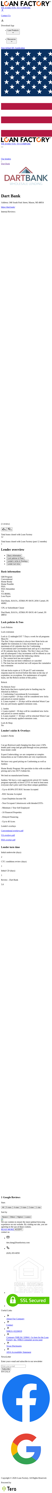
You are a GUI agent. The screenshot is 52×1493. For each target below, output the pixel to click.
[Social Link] (26, 1422)
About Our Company (15, 1319)
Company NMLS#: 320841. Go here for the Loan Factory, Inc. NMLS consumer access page (27, 1338)
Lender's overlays (8, 826)
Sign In (4, 48)
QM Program (6, 577)
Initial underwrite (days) (11, 852)
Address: (5, 202)
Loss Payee (6, 596)
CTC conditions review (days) (14, 861)
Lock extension (7, 632)
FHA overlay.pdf (8, 840)
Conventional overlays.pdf (12, 831)
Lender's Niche (7, 736)
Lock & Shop (7, 723)
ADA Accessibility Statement (18, 1352)
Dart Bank (5, 164)
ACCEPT (18, 1229)
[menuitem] (13, 32)
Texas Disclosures (14, 1346)
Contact (9, 1325)
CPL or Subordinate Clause (12, 608)
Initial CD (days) (8, 871)
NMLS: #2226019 (14, 1331)
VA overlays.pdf (8, 835)
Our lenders (6, 159)
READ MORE (7, 1229)
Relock (4, 682)
